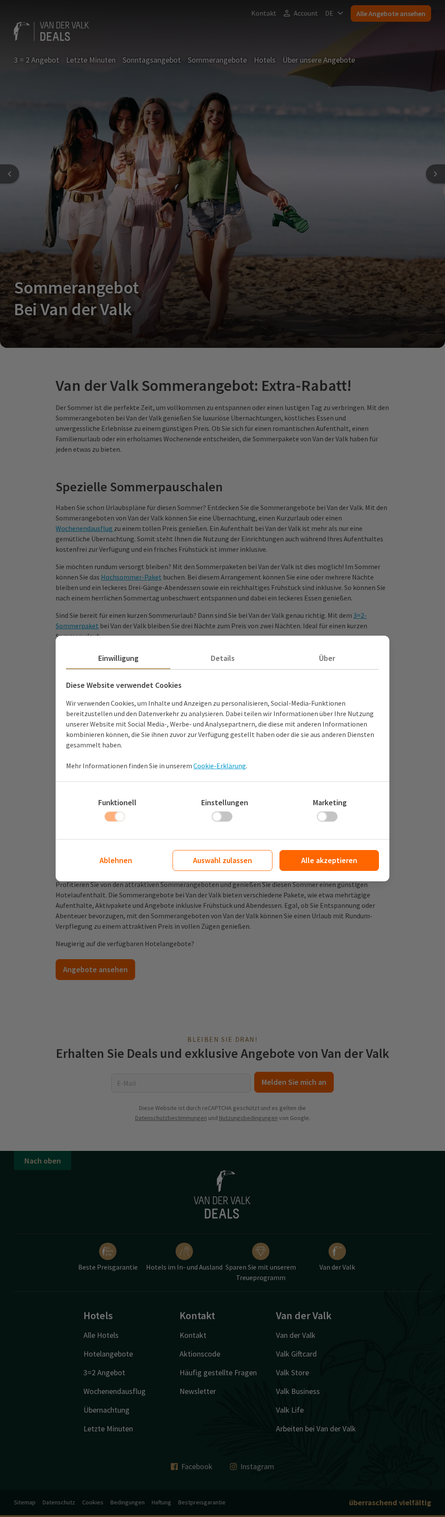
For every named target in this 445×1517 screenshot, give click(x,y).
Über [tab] (327, 658)
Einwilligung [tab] (118, 658)
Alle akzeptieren (329, 860)
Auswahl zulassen (222, 860)
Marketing (330, 802)
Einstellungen (224, 802)
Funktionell (117, 802)
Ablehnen (116, 860)
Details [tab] (223, 658)
